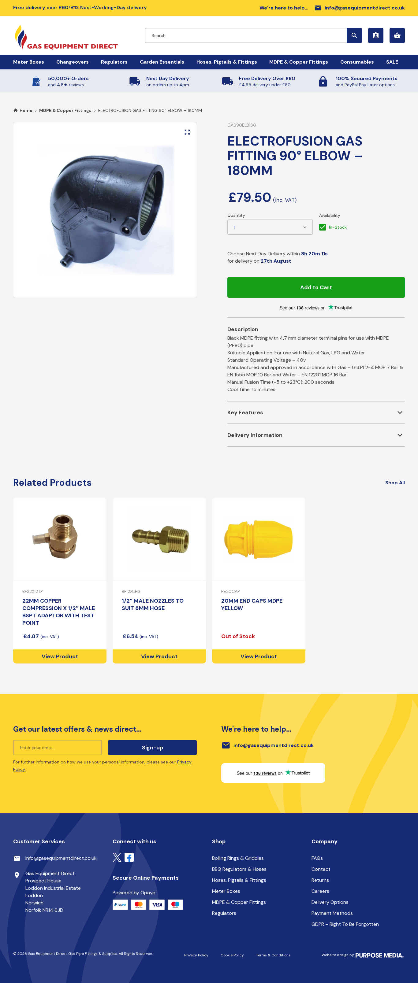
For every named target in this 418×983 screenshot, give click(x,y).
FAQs (317, 858)
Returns (320, 880)
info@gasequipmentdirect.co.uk (359, 8)
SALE (392, 62)
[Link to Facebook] (129, 857)
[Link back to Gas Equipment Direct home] (79, 34)
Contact (321, 869)
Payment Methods (332, 913)
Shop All (395, 482)
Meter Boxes (28, 62)
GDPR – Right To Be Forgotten (345, 924)
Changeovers (72, 62)
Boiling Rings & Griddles (238, 858)
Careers (320, 891)
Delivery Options (330, 902)
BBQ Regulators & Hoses (239, 869)
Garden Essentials (162, 62)
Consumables (357, 62)
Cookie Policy (232, 955)
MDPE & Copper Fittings (298, 62)
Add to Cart (316, 287)
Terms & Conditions (273, 955)
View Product (60, 656)
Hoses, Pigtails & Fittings (226, 62)
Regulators (114, 62)
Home (26, 110)
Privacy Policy (196, 955)
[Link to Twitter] (117, 857)
